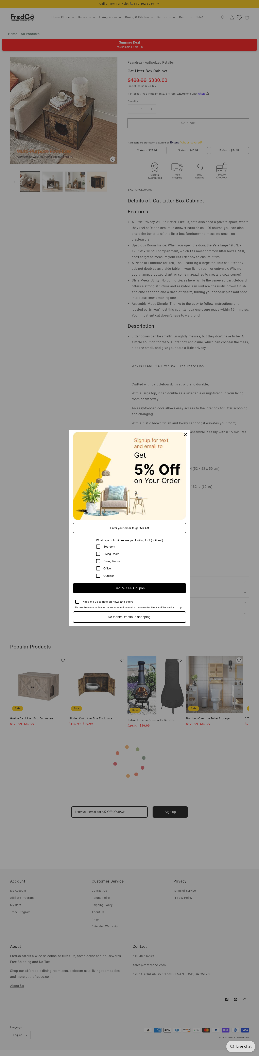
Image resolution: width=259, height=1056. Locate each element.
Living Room (111, 553)
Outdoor (108, 575)
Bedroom (109, 546)
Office (107, 568)
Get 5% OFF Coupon (130, 588)
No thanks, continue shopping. (129, 617)
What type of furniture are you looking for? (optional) (129, 540)
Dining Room (111, 561)
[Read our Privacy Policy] (181, 608)
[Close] (185, 435)
